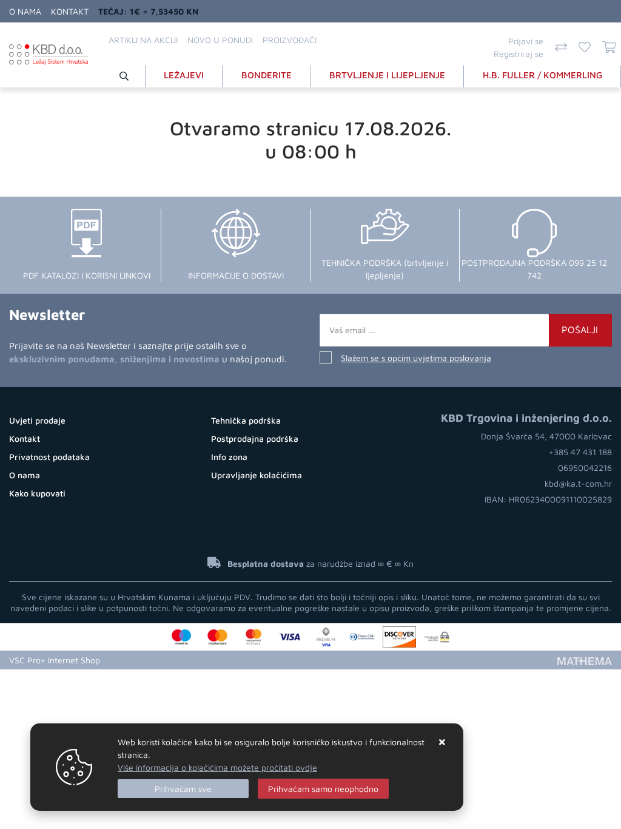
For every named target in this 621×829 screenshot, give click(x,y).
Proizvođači (290, 40)
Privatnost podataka (49, 457)
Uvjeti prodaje (37, 420)
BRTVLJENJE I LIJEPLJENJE (387, 75)
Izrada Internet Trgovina (153, 660)
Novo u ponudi (220, 40)
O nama (25, 11)
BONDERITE (266, 75)
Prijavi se (525, 41)
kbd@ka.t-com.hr (578, 483)
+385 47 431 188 (580, 452)
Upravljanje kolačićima (256, 475)
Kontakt (70, 11)
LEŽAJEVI (184, 75)
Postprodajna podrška (254, 438)
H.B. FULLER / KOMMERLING (542, 75)
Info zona (229, 457)
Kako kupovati (37, 493)
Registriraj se (518, 54)
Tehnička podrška (246, 420)
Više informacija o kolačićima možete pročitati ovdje (217, 767)
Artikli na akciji (143, 40)
